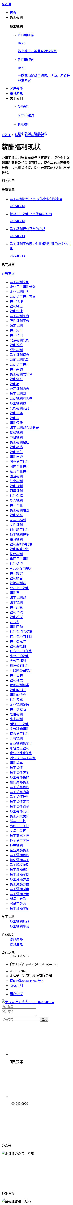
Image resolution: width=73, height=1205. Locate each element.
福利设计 (16, 311)
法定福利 (16, 325)
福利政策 (16, 607)
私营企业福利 (19, 471)
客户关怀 (16, 88)
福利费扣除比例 (21, 544)
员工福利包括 (19, 442)
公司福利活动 (19, 359)
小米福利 (16, 719)
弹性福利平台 (19, 321)
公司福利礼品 (19, 408)
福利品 (14, 384)
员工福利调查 (19, 355)
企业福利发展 (19, 704)
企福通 (6, 4)
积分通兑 (16, 93)
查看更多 (8, 274)
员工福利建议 (19, 510)
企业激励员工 (19, 850)
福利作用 (16, 335)
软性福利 (16, 714)
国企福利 (16, 476)
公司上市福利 (19, 588)
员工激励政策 (19, 894)
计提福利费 (18, 583)
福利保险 (16, 423)
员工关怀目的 (19, 787)
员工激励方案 (19, 884)
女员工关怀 (18, 831)
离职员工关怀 (19, 826)
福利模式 (16, 699)
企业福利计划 (19, 291)
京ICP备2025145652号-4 (26, 980)
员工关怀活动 (19, 811)
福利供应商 (18, 709)
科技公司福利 (19, 665)
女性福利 (16, 525)
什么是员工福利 (21, 651)
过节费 (14, 622)
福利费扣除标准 (21, 631)
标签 (18, 135)
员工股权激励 (19, 865)
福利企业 (16, 505)
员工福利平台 (19, 316)
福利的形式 (18, 690)
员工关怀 (16, 767)
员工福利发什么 (21, 374)
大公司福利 (18, 661)
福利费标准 (18, 641)
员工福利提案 (19, 534)
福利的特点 (18, 695)
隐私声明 (16, 985)
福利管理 (16, 301)
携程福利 (16, 554)
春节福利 (16, 738)
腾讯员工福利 (19, 724)
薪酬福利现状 (34, 135)
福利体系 (16, 515)
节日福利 (16, 437)
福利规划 (16, 486)
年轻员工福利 (19, 748)
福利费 (14, 593)
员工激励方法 (19, 879)
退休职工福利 (19, 529)
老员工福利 (18, 520)
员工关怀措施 (19, 777)
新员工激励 (18, 899)
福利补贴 (16, 447)
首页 (13, 12)
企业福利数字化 (21, 743)
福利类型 (16, 563)
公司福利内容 (19, 389)
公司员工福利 (19, 364)
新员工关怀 (18, 821)
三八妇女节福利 (21, 568)
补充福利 (16, 845)
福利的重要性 (19, 549)
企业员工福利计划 (23, 287)
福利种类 (16, 680)
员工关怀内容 (19, 792)
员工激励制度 (19, 889)
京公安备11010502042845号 (34, 1002)
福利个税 (16, 612)
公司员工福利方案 (23, 296)
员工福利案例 (19, 282)
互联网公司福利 (21, 670)
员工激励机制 (19, 869)
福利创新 (16, 379)
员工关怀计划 (19, 797)
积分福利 (16, 539)
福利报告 (16, 578)
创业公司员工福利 (23, 758)
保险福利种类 (19, 685)
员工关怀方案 (19, 772)
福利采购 (16, 369)
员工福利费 (18, 403)
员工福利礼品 (19, 921)
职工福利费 (18, 597)
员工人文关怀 (19, 816)
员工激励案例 (19, 874)
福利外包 (16, 452)
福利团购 (16, 627)
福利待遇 (16, 413)
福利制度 (16, 306)
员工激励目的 (19, 855)
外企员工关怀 (19, 840)
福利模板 (16, 617)
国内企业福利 (19, 466)
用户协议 (16, 994)
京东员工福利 (19, 733)
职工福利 (16, 602)
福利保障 (16, 495)
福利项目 (16, 330)
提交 (44, 1019)
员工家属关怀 (19, 835)
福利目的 (16, 675)
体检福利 (16, 432)
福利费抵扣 (18, 646)
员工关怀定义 (19, 801)
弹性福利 (16, 350)
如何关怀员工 (19, 782)
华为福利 (16, 500)
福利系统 (16, 345)
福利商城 (16, 457)
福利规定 (16, 573)
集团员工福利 (19, 559)
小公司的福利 (19, 656)
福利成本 (16, 763)
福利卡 (14, 418)
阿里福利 (16, 491)
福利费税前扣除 (21, 636)
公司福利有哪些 (21, 398)
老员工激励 (18, 903)
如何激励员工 (19, 860)
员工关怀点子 (19, 806)
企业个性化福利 (21, 753)
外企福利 (16, 481)
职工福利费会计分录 (24, 427)
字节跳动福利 (19, 729)
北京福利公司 (19, 340)
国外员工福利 (19, 461)
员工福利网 (18, 393)
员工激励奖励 (19, 908)
